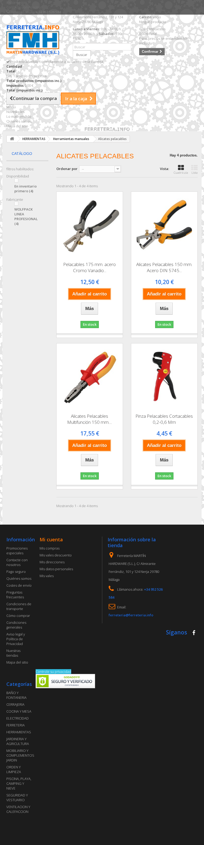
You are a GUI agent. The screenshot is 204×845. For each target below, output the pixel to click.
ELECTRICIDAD (17, 718)
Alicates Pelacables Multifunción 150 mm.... (89, 419)
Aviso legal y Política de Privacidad (15, 639)
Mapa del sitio (17, 126)
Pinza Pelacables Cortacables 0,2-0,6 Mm (164, 419)
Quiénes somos (18, 578)
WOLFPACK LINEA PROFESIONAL (26, 216)
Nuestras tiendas (13, 653)
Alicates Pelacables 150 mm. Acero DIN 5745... (164, 267)
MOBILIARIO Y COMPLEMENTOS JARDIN (20, 755)
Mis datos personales (56, 569)
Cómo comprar (18, 615)
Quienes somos (18, 121)
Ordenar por (67, 168)
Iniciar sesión (16, 2)
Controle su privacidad (53, 671)
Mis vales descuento (56, 555)
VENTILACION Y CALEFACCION (18, 809)
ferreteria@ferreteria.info (131, 615)
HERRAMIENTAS (18, 732)
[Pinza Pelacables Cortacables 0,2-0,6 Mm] (164, 376)
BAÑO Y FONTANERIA (16, 695)
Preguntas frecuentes (15, 594)
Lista (195, 173)
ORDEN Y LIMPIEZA (13, 769)
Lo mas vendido (18, 116)
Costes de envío (19, 585)
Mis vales (47, 575)
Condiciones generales (16, 625)
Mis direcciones (52, 562)
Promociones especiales (17, 550)
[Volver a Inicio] (12, 139)
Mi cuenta (51, 539)
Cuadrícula (181, 173)
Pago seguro (16, 571)
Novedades (15, 111)
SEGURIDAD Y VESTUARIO (17, 797)
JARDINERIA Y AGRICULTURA (17, 741)
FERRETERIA (15, 725)
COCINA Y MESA (18, 711)
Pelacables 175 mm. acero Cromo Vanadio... (89, 267)
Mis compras (50, 548)
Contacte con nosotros (24, 7)
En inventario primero (25, 188)
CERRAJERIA (15, 704)
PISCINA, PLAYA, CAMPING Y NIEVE (18, 783)
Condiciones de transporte (18, 606)
